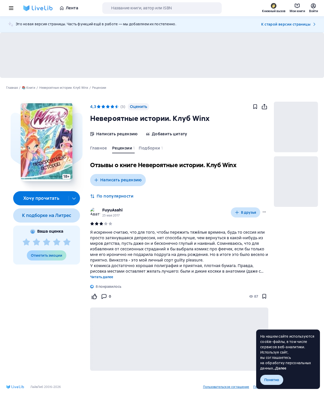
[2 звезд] (36, 242)
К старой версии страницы (285, 24)
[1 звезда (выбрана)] (99, 107)
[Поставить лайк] (94, 296)
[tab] (99, 149)
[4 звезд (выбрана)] (112, 107)
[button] (46, 141)
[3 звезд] (47, 242)
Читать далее (101, 277)
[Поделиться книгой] (264, 107)
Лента (72, 8)
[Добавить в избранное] (255, 107)
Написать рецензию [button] (121, 180)
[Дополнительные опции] (74, 198)
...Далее (280, 368)
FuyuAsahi (112, 210)
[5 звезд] (67, 242)
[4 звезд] (57, 242)
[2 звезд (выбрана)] (103, 107)
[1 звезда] (26, 242)
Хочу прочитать (41, 198)
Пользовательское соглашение (226, 387)
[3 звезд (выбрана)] (108, 107)
